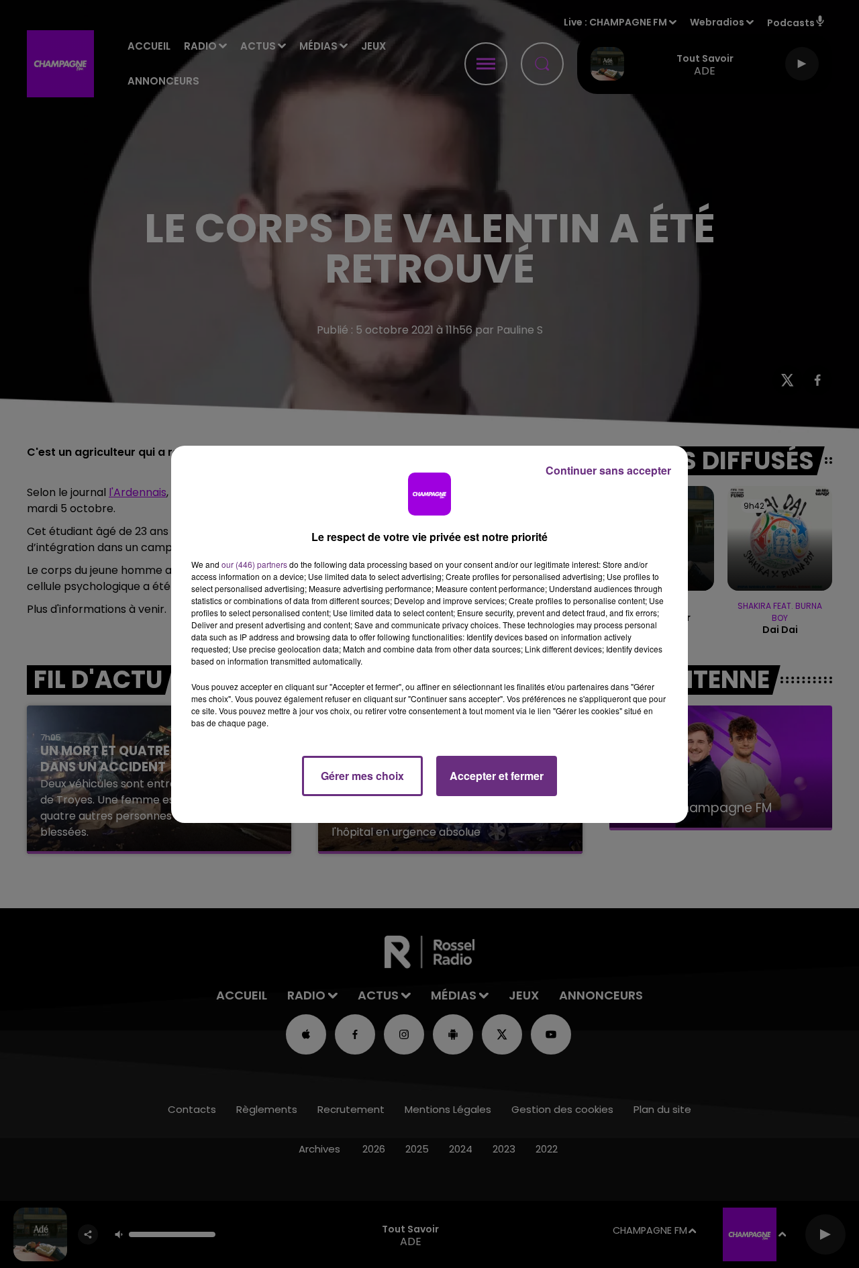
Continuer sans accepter (608, 470)
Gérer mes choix (362, 775)
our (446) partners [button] (254, 564)
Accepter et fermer (497, 775)
